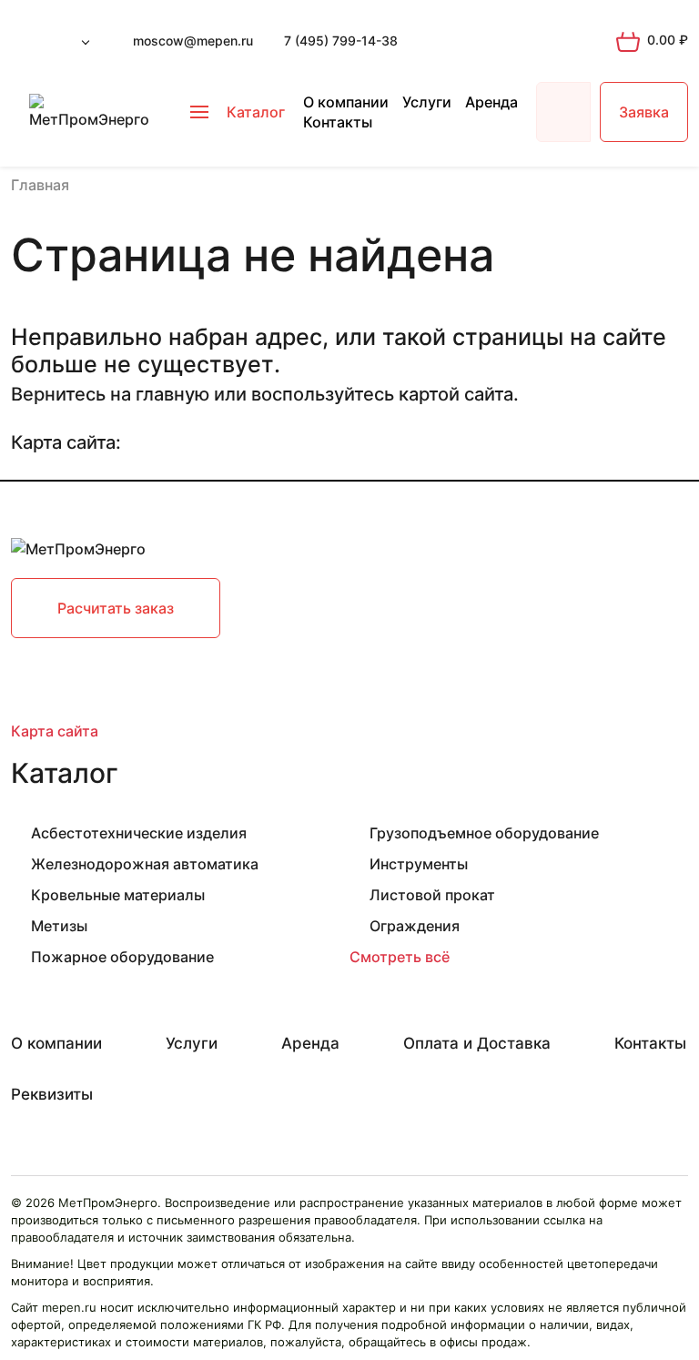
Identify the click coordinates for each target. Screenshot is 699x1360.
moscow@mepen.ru (193, 40)
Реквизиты (52, 1094)
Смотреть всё (400, 957)
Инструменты (419, 864)
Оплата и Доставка (477, 1043)
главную (172, 394)
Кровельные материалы (118, 895)
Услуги (426, 102)
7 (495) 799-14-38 (341, 40)
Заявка (644, 112)
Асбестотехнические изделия (139, 833)
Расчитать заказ (115, 608)
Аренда (491, 102)
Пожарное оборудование (122, 957)
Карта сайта (54, 731)
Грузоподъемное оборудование (484, 833)
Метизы (59, 926)
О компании (346, 102)
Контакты (337, 122)
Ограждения (415, 926)
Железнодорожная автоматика (144, 864)
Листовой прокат (432, 895)
